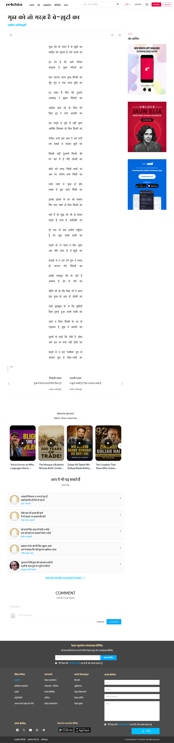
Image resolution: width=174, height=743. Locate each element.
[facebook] (17, 730)
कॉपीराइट (44, 739)
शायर (31, 5)
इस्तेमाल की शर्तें (33, 739)
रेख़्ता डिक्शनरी (80, 692)
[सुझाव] (11, 35)
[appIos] (83, 729)
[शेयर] (112, 35)
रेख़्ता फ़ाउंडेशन (50, 680)
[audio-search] (118, 4)
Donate (167, 4)
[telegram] (43, 730)
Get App (156, 4)
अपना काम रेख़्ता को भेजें (24, 703)
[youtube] (30, 730)
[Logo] (14, 5)
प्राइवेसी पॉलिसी (20, 739)
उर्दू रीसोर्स (18, 698)
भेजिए (148, 731)
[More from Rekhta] (146, 4)
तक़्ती (16, 692)
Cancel (100, 622)
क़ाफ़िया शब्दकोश (21, 686)
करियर (47, 698)
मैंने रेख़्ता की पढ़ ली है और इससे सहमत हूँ (80, 663)
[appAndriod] (65, 729)
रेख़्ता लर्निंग (78, 698)
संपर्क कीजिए (49, 692)
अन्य (66, 5)
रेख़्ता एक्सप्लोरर (50, 703)
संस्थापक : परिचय (51, 686)
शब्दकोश (47, 5)
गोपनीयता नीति (74, 663)
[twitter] (24, 730)
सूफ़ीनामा (78, 686)
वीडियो (57, 5)
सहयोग (17, 680)
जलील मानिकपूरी (17, 25)
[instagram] (37, 730)
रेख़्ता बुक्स (78, 703)
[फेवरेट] (119, 35)
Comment (114, 622)
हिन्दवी (77, 680)
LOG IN (138, 4)
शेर (38, 5)
